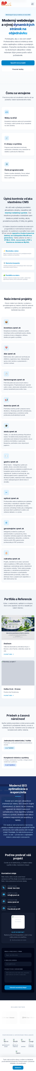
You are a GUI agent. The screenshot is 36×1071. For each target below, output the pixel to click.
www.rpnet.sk (13, 902)
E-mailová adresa (11, 960)
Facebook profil (14, 909)
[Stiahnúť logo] (6, 3)
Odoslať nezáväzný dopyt (18, 987)
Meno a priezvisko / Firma (13, 951)
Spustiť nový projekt (18, 63)
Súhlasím (18, 1067)
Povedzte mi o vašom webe (14, 969)
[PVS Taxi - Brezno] (25, 1018)
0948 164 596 (14, 888)
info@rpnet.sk (13, 895)
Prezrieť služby (18, 69)
